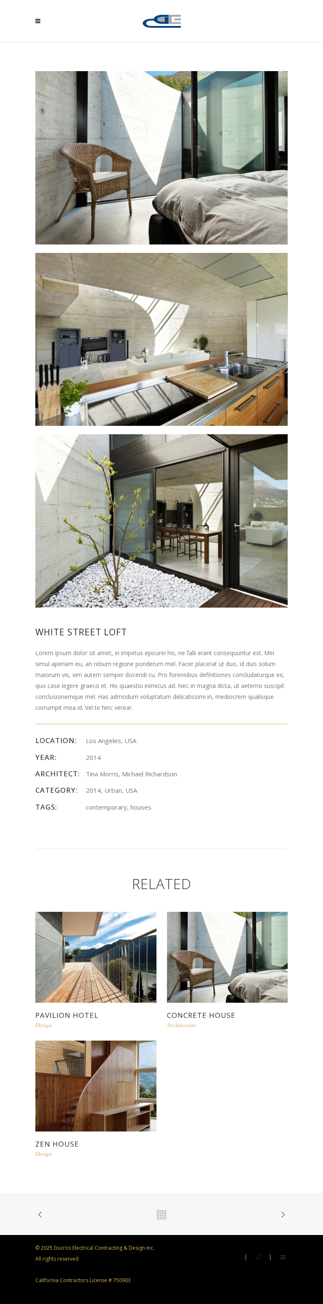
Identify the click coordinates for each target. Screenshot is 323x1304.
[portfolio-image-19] (161, 339)
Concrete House (201, 1015)
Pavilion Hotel (66, 1015)
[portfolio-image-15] (161, 157)
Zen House (57, 1144)
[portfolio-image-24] (161, 520)
